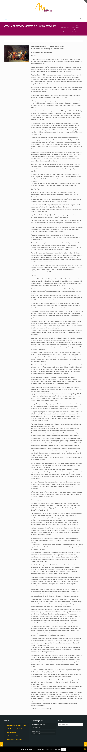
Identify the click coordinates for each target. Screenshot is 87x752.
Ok (63, 749)
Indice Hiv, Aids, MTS (12, 732)
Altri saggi (76, 29)
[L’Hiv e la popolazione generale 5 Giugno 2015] (1, 745)
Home (77, 25)
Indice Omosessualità (12, 736)
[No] (85, 749)
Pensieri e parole (65, 27)
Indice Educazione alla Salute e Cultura (16, 725)
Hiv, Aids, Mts (75, 27)
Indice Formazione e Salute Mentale (16, 728)
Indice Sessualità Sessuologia (14, 739)
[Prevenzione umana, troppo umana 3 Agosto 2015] (85, 745)
